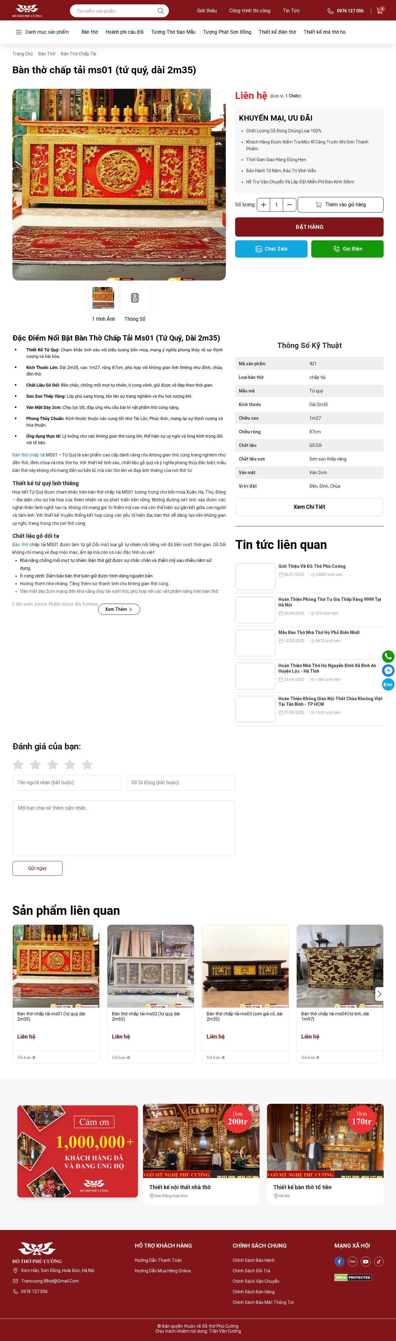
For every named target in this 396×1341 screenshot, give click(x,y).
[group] (119, 184)
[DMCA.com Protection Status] (353, 1277)
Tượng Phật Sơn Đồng (227, 32)
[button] (379, 994)
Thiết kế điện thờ (277, 32)
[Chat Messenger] (388, 670)
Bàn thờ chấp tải (28, 454)
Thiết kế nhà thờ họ (324, 32)
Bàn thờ (89, 32)
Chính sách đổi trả (251, 1270)
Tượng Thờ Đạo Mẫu (173, 32)
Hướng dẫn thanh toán (158, 1260)
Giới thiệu (207, 10)
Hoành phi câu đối (124, 32)
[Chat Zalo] (388, 684)
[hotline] (388, 656)
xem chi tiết (309, 506)
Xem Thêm (116, 609)
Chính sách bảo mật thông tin (263, 1302)
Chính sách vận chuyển (256, 1281)
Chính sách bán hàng (254, 1291)
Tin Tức (291, 10)
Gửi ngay (37, 868)
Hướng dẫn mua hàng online (163, 1270)
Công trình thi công (249, 10)
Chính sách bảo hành (254, 1260)
